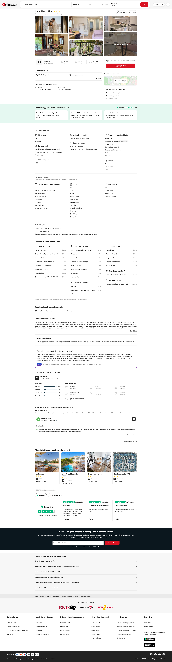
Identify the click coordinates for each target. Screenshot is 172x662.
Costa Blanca (95, 626)
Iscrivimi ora (112, 543)
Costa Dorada (95, 634)
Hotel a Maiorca (65, 630)
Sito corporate (148, 626)
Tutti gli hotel (121, 638)
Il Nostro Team (11, 623)
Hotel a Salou (40, 623)
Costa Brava (95, 630)
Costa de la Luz (96, 638)
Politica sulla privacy (98, 546)
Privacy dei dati (33, 659)
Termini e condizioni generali (16, 659)
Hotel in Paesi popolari (124, 634)
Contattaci (147, 623)
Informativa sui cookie (48, 659)
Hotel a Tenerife (65, 623)
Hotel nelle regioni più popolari (127, 630)
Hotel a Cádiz (40, 630)
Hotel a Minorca (65, 634)
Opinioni (10, 634)
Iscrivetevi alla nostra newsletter (17, 630)
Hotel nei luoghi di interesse (126, 626)
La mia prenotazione (13, 626)
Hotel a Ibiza (64, 626)
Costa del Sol (95, 623)
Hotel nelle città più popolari (126, 623)
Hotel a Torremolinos (42, 634)
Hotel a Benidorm (41, 626)
